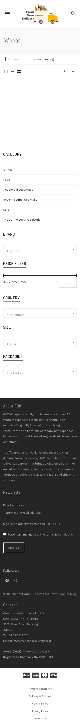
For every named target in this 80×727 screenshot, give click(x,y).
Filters (13, 59)
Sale (6, 209)
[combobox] (40, 249)
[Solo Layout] (5, 72)
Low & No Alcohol (20, 135)
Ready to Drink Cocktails (20, 199)
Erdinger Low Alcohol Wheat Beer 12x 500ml (20, 125)
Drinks (8, 170)
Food (6, 180)
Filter (68, 283)
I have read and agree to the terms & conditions (40, 534)
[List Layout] (12, 72)
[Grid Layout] (19, 72)
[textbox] (40, 251)
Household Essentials (18, 190)
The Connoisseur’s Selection (22, 219)
